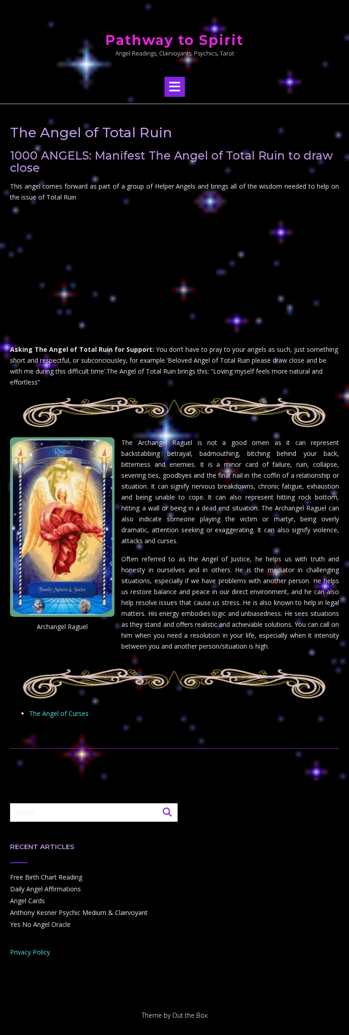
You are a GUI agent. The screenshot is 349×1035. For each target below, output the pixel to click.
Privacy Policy (30, 952)
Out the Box (190, 1015)
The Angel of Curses (59, 713)
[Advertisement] (174, 273)
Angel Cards (27, 900)
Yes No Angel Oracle (40, 924)
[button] (175, 87)
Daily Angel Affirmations (45, 889)
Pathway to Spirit (174, 40)
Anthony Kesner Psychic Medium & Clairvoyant (79, 912)
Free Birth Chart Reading (46, 877)
